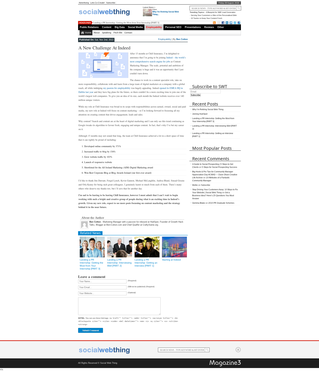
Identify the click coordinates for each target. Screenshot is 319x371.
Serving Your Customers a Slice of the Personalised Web (214, 15)
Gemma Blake (198, 203)
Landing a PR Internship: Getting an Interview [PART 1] (146, 262)
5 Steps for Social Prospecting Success (219, 167)
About (97, 32)
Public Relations (89, 27)
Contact (128, 32)
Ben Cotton (182, 39)
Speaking (106, 32)
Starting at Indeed (171, 259)
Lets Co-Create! (97, 3)
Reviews (209, 27)
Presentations (193, 27)
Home (88, 32)
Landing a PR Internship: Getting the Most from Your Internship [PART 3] (126, 22)
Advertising (84, 3)
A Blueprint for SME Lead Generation (220, 12)
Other (154, 9)
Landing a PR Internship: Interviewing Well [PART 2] (119, 262)
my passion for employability (116, 88)
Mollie (195, 185)
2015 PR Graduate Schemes (221, 203)
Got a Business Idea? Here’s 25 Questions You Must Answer (213, 195)
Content (106, 27)
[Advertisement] (214, 60)
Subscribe (110, 3)
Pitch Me (117, 32)
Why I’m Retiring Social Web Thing (207, 109)
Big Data (120, 27)
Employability (154, 27)
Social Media (135, 27)
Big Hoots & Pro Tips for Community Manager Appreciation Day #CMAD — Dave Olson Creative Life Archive (214, 174)
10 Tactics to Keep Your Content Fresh (206, 18)
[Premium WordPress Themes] (225, 363)
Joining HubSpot (199, 114)
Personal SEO (173, 27)
